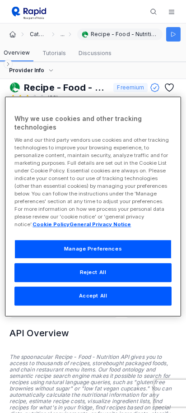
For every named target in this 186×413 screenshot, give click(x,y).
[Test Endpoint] (173, 34)
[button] (171, 11)
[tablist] (57, 53)
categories (38, 34)
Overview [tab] (17, 52)
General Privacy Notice (100, 225)
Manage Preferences (93, 249)
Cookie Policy (51, 225)
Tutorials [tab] (54, 53)
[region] (93, 206)
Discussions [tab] (95, 53)
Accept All (93, 295)
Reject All (93, 272)
